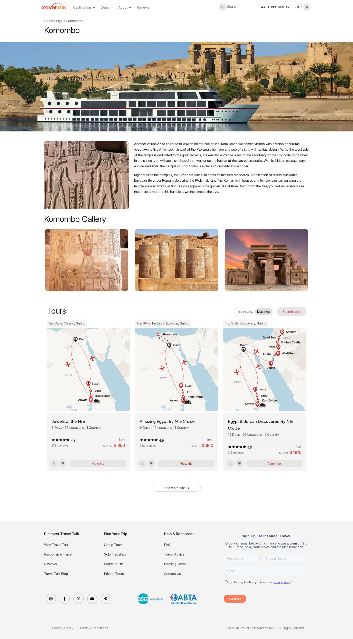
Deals (105, 7)
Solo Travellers (115, 554)
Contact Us (172, 574)
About (122, 7)
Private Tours (114, 574)
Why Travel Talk (56, 545)
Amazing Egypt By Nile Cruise (167, 421)
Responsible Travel (58, 554)
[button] (228, 7)
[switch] (237, 310)
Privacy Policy (62, 628)
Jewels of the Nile (68, 421)
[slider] (60, 440)
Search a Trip (114, 564)
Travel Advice (174, 554)
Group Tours (113, 545)
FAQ (167, 545)
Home (48, 21)
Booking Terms (175, 564)
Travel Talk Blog (56, 574)
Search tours (291, 312)
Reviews (143, 7)
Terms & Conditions (93, 628)
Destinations (82, 7)
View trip (98, 463)
